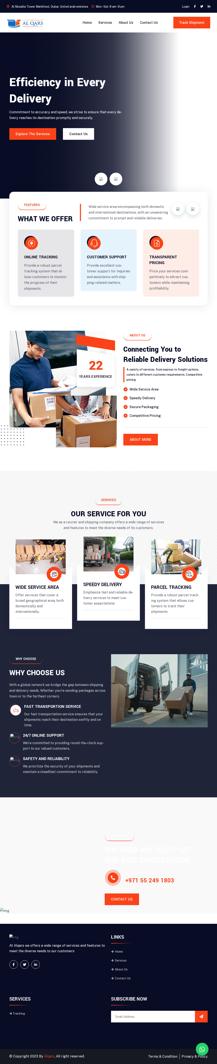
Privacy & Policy (195, 1056)
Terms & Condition (162, 1056)
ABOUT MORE (141, 439)
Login (185, 6)
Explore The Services (33, 134)
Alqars (49, 1056)
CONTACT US (122, 899)
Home (87, 23)
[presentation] (101, 179)
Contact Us (149, 23)
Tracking (19, 1013)
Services (105, 23)
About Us (126, 23)
